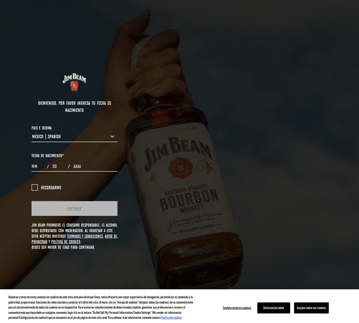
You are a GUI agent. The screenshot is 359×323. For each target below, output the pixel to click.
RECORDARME (51, 187)
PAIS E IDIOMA (42, 127)
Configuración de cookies (237, 308)
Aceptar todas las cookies (311, 308)
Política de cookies (171, 317)
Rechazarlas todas (273, 308)
